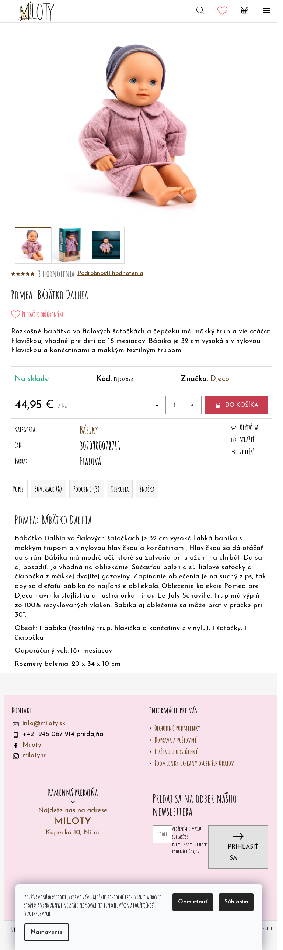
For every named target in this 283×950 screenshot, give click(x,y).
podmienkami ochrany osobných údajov (189, 847)
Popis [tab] (18, 488)
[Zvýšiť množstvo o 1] (192, 405)
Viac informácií (37, 913)
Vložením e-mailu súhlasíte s (189, 840)
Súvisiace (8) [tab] (48, 488)
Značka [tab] (147, 488)
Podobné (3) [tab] (86, 488)
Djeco (219, 379)
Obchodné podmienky (177, 728)
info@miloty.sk (44, 723)
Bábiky (89, 429)
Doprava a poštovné (175, 739)
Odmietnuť (192, 902)
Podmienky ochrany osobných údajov (194, 763)
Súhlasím (236, 902)
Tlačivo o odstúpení (176, 751)
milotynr (34, 756)
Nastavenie (47, 932)
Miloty (31, 745)
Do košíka (241, 405)
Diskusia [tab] (120, 488)
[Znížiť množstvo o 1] (157, 405)
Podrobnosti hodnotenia (110, 273)
